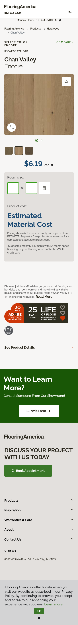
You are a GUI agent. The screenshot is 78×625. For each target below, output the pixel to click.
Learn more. (53, 604)
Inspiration (12, 510)
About (9, 529)
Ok (39, 611)
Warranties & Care (18, 520)
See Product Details (19, 347)
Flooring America (14, 28)
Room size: (15, 177)
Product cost (16, 206)
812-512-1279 (12, 12)
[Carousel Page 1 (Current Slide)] (36, 140)
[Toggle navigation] (70, 12)
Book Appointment (30, 471)
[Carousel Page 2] (42, 140)
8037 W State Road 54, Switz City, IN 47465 (30, 559)
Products (35, 28)
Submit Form (36, 411)
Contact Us (12, 539)
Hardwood (53, 28)
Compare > (65, 42)
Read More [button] (44, 296)
